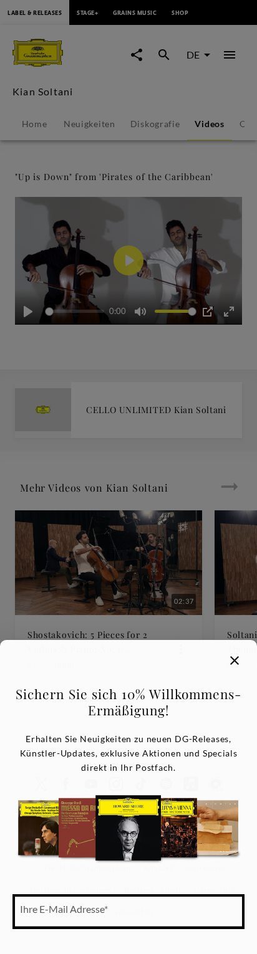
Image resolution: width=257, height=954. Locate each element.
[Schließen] (234, 660)
